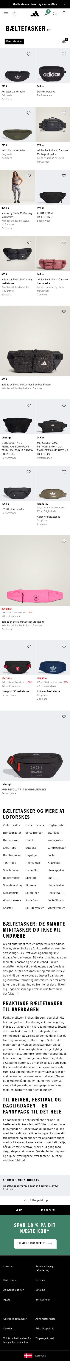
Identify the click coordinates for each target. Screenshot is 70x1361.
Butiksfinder (42, 1299)
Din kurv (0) (48, 1210)
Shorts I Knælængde (11, 908)
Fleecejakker (56, 870)
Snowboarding (12, 885)
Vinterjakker (56, 840)
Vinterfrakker (12, 825)
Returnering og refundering (44, 1268)
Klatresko (54, 862)
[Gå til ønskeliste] (14, 13)
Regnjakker (33, 862)
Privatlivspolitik (44, 1328)
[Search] (55, 13)
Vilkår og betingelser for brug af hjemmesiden (17, 1340)
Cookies (8, 1328)
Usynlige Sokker (31, 856)
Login (18, 1210)
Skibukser (32, 893)
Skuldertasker (34, 908)
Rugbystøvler (56, 825)
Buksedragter (12, 832)
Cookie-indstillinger (15, 1319)
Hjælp (6, 1299)
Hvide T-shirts (34, 825)
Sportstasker (11, 870)
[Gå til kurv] (64, 13)
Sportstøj (31, 878)
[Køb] (34, 15)
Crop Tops (9, 847)
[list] (29, 42)
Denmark (40, 1355)
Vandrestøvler (57, 847)
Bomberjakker (12, 855)
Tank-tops (9, 862)
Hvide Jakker (56, 885)
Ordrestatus (10, 1280)
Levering (8, 1266)
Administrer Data (45, 1319)
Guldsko (30, 847)
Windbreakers (12, 900)
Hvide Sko (31, 870)
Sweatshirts (10, 893)
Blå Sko (30, 840)
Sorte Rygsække (54, 856)
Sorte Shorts (56, 900)
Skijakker (31, 885)
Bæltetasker (11, 840)
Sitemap (40, 1280)
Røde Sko (31, 900)
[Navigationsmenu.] (5, 13)
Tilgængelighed (44, 1338)
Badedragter (11, 878)
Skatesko (53, 832)
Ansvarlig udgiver (13, 1290)
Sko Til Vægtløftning (56, 878)
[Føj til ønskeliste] (29, 54)
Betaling (40, 1290)
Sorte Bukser (34, 832)
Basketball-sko (55, 893)
